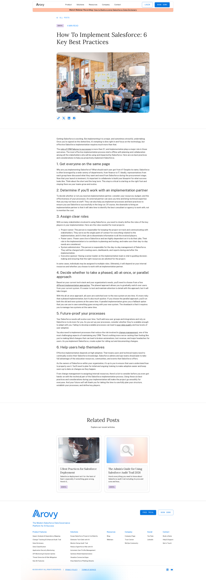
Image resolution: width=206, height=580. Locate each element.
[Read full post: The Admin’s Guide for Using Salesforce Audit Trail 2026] (127, 464)
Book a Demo (167, 536)
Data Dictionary (38, 543)
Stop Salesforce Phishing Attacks (82, 561)
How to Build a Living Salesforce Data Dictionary (115, 10)
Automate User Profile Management (82, 550)
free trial (148, 512)
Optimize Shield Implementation (81, 554)
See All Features (38, 561)
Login (147, 5)
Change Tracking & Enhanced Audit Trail (47, 539)
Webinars (110, 539)
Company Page (130, 536)
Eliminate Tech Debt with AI (80, 539)
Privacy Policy (71, 570)
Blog (108, 536)
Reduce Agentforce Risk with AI (81, 547)
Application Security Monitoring (44, 550)
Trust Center (129, 539)
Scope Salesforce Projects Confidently (84, 536)
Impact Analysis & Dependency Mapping (46, 536)
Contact (117, 5)
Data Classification (39, 547)
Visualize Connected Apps (79, 557)
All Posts (65, 18)
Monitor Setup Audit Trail (79, 543)
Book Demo (162, 5)
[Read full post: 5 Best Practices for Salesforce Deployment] (79, 464)
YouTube (150, 536)
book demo (166, 512)
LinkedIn (150, 539)
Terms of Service (89, 570)
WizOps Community (131, 543)
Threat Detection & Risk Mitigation (45, 557)
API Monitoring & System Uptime (44, 554)
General (60, 26)
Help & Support (168, 539)
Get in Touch (167, 543)
